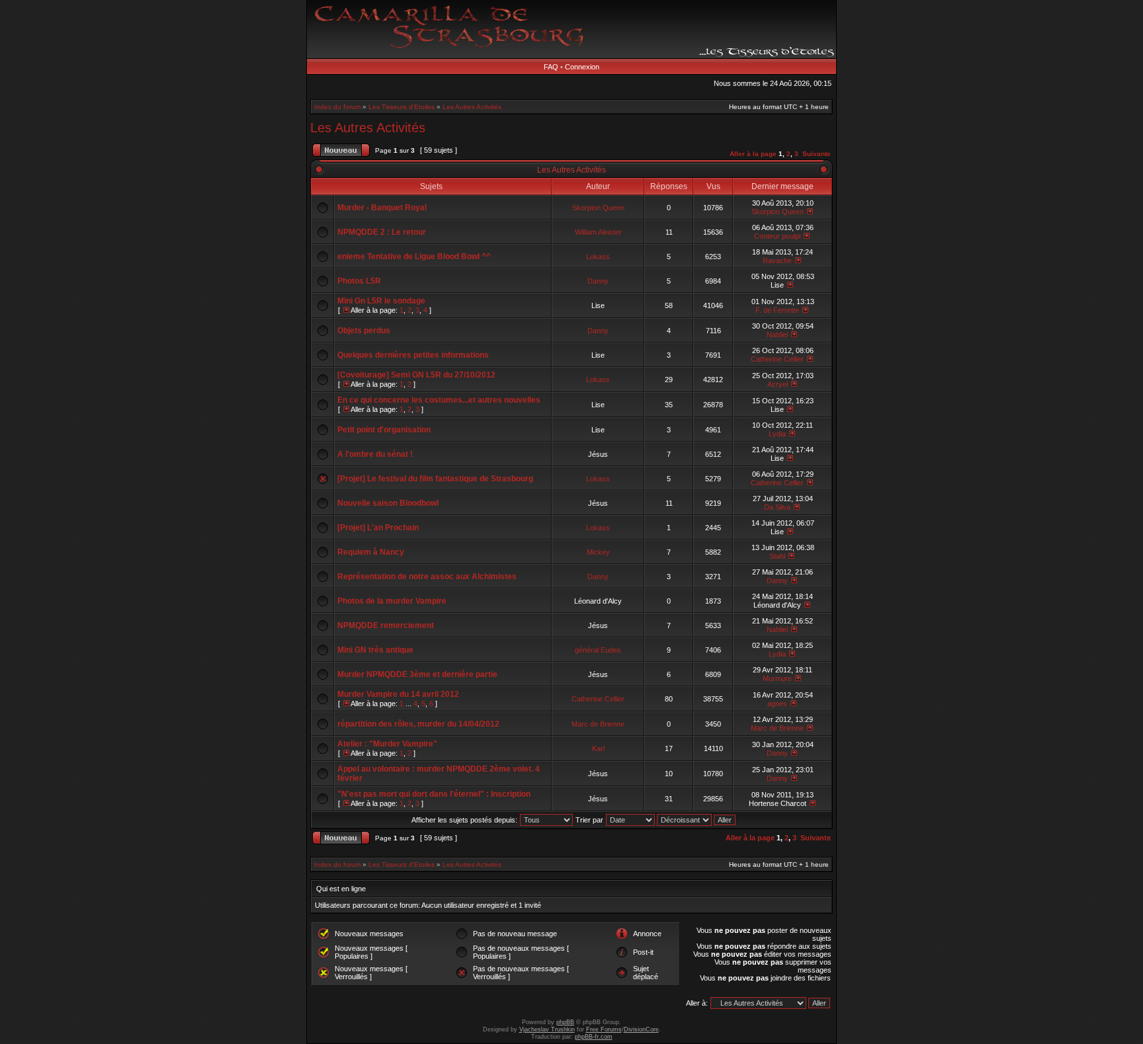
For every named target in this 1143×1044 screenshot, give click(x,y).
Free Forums (604, 1029)
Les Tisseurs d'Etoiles (401, 106)
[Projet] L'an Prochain (378, 527)
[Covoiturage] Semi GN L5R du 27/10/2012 (416, 375)
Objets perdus (363, 330)
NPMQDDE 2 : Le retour (381, 232)
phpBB (565, 1022)
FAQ (551, 67)
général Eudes (598, 650)
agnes (777, 703)
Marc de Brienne (598, 724)
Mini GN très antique (375, 650)
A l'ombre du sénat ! (375, 454)
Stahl (777, 556)
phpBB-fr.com (594, 1036)
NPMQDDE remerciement (385, 625)
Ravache (777, 260)
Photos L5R (359, 281)
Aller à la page (753, 153)
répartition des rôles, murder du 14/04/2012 (418, 724)
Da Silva (777, 507)
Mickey (598, 552)
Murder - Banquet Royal (382, 207)
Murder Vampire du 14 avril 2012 (398, 694)
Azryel (777, 384)
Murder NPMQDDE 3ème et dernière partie (417, 674)
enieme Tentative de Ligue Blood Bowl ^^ (414, 256)
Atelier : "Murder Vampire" (387, 743)
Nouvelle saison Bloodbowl (388, 503)
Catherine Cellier (777, 359)
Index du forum (337, 106)
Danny (598, 281)
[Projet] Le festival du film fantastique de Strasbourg (435, 478)
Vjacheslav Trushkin (547, 1029)
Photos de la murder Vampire (391, 601)
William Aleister (598, 232)
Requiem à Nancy (370, 552)
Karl (598, 748)
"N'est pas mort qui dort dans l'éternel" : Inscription (433, 794)
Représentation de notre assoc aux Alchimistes (427, 576)
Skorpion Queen (598, 208)
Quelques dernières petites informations (413, 355)
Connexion (582, 67)
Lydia (777, 434)
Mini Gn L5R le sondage (381, 300)
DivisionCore (641, 1029)
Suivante (816, 153)
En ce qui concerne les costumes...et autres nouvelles (438, 400)
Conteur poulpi (777, 236)
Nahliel (777, 335)
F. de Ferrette (777, 310)
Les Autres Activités (472, 106)
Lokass (598, 257)
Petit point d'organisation (384, 429)
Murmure (777, 678)
